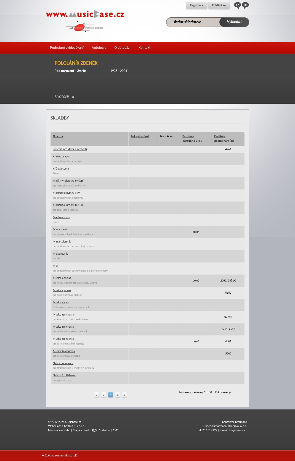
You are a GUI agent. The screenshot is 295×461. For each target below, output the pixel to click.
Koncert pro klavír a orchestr (70, 149)
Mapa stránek (81, 430)
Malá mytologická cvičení (68, 181)
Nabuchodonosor (63, 363)
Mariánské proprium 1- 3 (68, 205)
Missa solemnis (62, 241)
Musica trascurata (64, 351)
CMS (115, 430)
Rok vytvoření (140, 136)
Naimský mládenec (64, 375)
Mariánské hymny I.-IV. (67, 193)
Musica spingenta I (64, 314)
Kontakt (145, 48)
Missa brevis (60, 229)
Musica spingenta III (65, 339)
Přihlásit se (219, 5)
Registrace (196, 5)
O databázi (122, 48)
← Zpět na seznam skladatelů (59, 455)
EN (245, 5)
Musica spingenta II (64, 326)
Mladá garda (60, 254)
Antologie (99, 48)
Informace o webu (59, 430)
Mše (55, 266)
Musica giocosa (62, 290)
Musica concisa (62, 278)
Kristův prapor (61, 156)
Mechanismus (61, 217)
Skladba (58, 136)
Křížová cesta (61, 168)
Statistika (104, 430)
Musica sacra (61, 302)
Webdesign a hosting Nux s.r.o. (66, 426)
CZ (237, 5)
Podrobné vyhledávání (67, 48)
